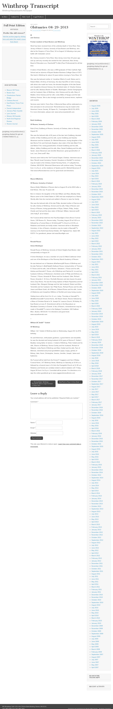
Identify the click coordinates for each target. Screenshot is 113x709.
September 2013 (97, 509)
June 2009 (95, 641)
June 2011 (95, 579)
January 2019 (96, 342)
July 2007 (94, 659)
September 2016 (97, 415)
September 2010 (97, 602)
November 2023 (97, 191)
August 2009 (95, 636)
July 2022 (94, 233)
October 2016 (96, 412)
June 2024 (95, 173)
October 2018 (96, 350)
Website (33, 433)
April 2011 (94, 584)
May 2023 (94, 207)
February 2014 (96, 496)
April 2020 (95, 303)
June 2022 (95, 236)
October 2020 (96, 288)
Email (32, 428)
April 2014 (95, 491)
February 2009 (96, 652)
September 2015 (97, 446)
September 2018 (97, 353)
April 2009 (95, 646)
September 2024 (97, 166)
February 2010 (96, 621)
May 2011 (94, 582)
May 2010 (94, 613)
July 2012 (94, 545)
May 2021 (94, 270)
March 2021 (95, 275)
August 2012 (95, 542)
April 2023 (95, 210)
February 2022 (96, 246)
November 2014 (97, 472)
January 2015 (96, 467)
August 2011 (95, 574)
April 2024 (95, 179)
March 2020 (95, 306)
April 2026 (95, 116)
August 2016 (95, 418)
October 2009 (96, 631)
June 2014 (95, 485)
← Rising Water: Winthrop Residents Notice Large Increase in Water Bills (42, 383)
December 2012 (97, 532)
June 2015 (95, 454)
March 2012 (95, 555)
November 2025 (97, 129)
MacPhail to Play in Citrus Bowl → (70, 382)
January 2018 (96, 374)
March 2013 (95, 524)
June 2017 (95, 392)
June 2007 (95, 662)
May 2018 (94, 363)
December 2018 (97, 345)
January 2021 (96, 280)
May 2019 (94, 332)
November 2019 (97, 316)
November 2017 (97, 379)
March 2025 (95, 150)
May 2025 (94, 145)
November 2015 (97, 441)
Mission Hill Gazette (14, 116)
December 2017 (97, 376)
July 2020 (94, 295)
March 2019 (95, 337)
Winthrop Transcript (30, 6)
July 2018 (94, 358)
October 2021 (96, 257)
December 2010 (97, 595)
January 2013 (96, 529)
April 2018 (95, 366)
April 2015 (95, 459)
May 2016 (94, 425)
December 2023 (97, 189)
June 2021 (95, 267)
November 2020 (97, 285)
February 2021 (96, 277)
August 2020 (95, 293)
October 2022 (96, 225)
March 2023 (95, 212)
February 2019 (96, 340)
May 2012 (94, 550)
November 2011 (97, 566)
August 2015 (95, 449)
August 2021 (95, 262)
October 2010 (96, 600)
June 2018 (95, 361)
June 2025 (95, 142)
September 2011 (97, 571)
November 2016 (97, 410)
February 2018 (96, 371)
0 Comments (56, 30)
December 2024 (97, 158)
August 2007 (95, 657)
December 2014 (97, 470)
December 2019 (97, 314)
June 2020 (95, 298)
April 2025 (95, 147)
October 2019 (96, 319)
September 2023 (97, 197)
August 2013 (95, 511)
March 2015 (95, 462)
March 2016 (95, 431)
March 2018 (95, 368)
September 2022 (97, 228)
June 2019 (95, 329)
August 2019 (95, 324)
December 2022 (97, 220)
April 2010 (95, 615)
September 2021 (97, 259)
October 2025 (96, 132)
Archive (5, 17)
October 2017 (96, 381)
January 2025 (96, 155)
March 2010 (95, 618)
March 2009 (95, 649)
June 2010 (95, 610)
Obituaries (34, 24)
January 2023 (96, 217)
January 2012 (96, 561)
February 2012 (96, 558)
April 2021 (95, 272)
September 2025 (97, 134)
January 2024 (96, 186)
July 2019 (94, 327)
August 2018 (95, 355)
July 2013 (94, 514)
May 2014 (94, 488)
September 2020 (97, 290)
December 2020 (97, 283)
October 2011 (96, 569)
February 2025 (96, 153)
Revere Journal (12, 124)
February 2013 (96, 527)
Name (33, 422)
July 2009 (94, 639)
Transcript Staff (36, 30)
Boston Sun (11, 93)
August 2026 (95, 106)
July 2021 (94, 264)
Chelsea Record (12, 100)
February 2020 (96, 308)
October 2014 (96, 475)
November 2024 (97, 160)
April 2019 (95, 334)
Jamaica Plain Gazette (14, 111)
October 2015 (96, 444)
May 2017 (94, 394)
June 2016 (95, 423)
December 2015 (97, 438)
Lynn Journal (11, 113)
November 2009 (97, 628)
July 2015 (94, 451)
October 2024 (96, 163)
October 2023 (96, 194)
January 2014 (96, 498)
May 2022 (94, 238)
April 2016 (95, 428)
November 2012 (97, 535)
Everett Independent (14, 108)
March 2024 (95, 181)
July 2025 (94, 139)
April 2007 (95, 667)
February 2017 (96, 402)
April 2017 (95, 397)
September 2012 (97, 540)
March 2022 (95, 243)
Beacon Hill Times (13, 90)
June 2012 (95, 548)
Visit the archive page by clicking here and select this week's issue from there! (14, 39)
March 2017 (95, 400)
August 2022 (95, 230)
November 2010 (97, 597)
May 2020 (94, 301)
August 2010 (95, 605)
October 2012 (96, 537)
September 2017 (97, 384)
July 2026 (94, 108)
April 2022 (95, 241)
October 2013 (96, 506)
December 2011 (97, 563)
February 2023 (96, 215)
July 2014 (94, 483)
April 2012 (95, 553)
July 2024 (94, 171)
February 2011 (96, 589)
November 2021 (97, 254)
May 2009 (94, 644)
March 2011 (95, 587)
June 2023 (95, 204)
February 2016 (96, 433)
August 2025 (95, 137)
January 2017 (96, 405)
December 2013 (97, 501)
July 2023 (94, 202)
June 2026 (95, 111)
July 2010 (94, 608)
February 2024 (96, 184)
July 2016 (94, 420)
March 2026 (95, 119)
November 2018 (97, 347)
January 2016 (96, 436)
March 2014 (95, 493)
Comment (34, 402)
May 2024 (94, 176)
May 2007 (94, 665)
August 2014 (95, 480)
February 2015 (96, 465)
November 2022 (97, 223)
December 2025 (97, 126)
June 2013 (95, 516)
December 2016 (97, 407)
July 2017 (94, 389)
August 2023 (95, 199)
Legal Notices (38, 17)
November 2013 (97, 504)
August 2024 (95, 168)
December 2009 (97, 626)
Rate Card (26, 17)
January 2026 (96, 124)
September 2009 (97, 633)
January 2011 (96, 592)
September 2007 (97, 654)
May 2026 (94, 113)
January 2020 (96, 311)
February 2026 (96, 121)
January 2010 (96, 623)
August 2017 (95, 387)
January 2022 (96, 249)
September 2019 (97, 321)
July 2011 (94, 576)
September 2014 (97, 478)
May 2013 (94, 519)
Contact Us (15, 17)
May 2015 (94, 457)
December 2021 (97, 251)
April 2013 (95, 522)
